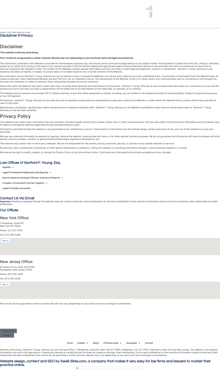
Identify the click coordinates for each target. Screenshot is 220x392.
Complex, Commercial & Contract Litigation (23, 183)
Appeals (6, 167)
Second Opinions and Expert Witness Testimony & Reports (31, 178)
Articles (81, 343)
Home (2, 32)
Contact (149, 343)
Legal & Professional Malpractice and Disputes (25, 172)
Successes (131, 343)
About (96, 343)
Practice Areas (111, 343)
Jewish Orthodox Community (16, 188)
